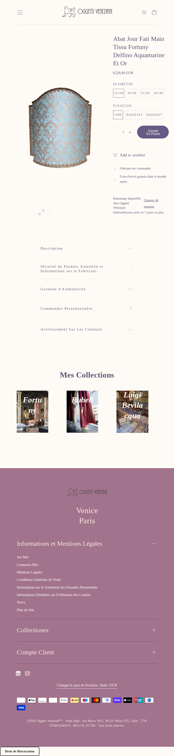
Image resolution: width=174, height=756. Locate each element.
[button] (20, 12)
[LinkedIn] (18, 673)
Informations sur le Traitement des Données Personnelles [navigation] (57, 587)
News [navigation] (21, 602)
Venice (87, 510)
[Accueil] (87, 12)
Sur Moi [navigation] (23, 557)
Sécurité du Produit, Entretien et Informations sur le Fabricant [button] (72, 269)
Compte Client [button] (35, 652)
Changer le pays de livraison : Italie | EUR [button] (87, 685)
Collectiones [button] (32, 630)
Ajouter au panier (153, 132)
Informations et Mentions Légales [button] (59, 543)
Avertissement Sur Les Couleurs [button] (71, 329)
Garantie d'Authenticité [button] (63, 289)
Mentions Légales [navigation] (29, 572)
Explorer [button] (32, 428)
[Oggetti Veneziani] (87, 493)
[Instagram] (27, 673)
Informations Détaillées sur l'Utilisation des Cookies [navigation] (54, 595)
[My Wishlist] (144, 12)
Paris (87, 520)
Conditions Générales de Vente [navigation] (39, 580)
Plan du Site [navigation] (25, 610)
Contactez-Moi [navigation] (27, 565)
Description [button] (52, 248)
